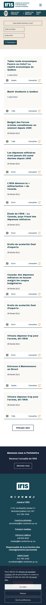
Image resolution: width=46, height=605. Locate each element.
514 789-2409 (23, 514)
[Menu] (40, 5)
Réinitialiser (11, 42)
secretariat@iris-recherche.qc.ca (23, 523)
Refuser (23, 593)
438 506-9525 (23, 538)
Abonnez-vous (23, 466)
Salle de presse (15, 13)
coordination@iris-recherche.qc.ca (22, 562)
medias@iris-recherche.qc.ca (23, 541)
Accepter (23, 587)
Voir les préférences (23, 600)
